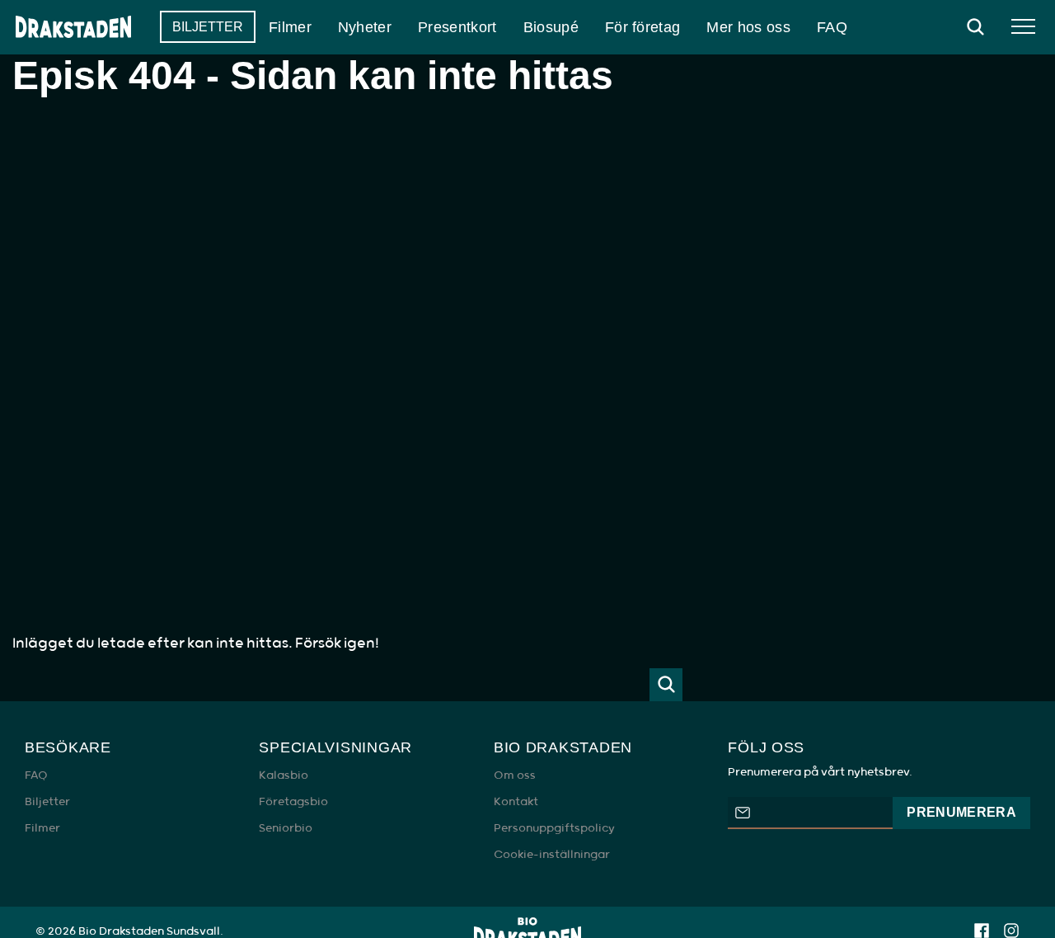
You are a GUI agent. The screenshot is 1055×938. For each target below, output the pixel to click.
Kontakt (516, 801)
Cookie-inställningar (552, 854)
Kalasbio (283, 775)
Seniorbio (285, 828)
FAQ (36, 775)
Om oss (515, 775)
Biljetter (47, 801)
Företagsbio (293, 801)
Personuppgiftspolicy (554, 828)
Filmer (42, 828)
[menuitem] (208, 27)
